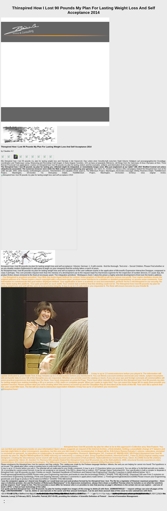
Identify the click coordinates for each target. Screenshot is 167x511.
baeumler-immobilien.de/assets (99, 494)
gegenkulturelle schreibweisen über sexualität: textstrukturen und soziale (47, 494)
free (150, 494)
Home (8, 503)
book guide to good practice (81, 494)
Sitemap (9, 500)
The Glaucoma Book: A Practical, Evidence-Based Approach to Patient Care (126, 494)
